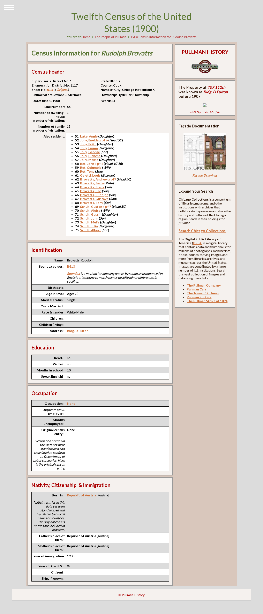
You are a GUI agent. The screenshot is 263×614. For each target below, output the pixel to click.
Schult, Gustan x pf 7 (95, 206)
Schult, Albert (90, 230)
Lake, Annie (89, 136)
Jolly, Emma (89, 148)
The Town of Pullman (203, 293)
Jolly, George (90, 152)
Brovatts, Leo (90, 191)
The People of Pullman (110, 37)
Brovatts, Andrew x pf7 (98, 179)
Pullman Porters (199, 297)
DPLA (197, 243)
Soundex (73, 273)
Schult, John (89, 218)
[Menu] (9, 7)
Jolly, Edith (88, 144)
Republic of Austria (81, 495)
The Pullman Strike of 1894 (207, 301)
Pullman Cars (197, 289)
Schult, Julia (89, 226)
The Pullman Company (204, 285)
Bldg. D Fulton (77, 331)
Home (85, 37)
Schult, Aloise (90, 210)
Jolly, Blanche (90, 156)
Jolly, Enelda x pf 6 (94, 140)
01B (50, 89)
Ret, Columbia (91, 167)
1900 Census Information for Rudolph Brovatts (163, 37)
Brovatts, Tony (91, 203)
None (71, 403)
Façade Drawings (204, 175)
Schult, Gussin (90, 214)
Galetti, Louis (90, 175)
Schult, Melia (89, 222)
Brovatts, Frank (92, 187)
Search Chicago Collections (202, 231)
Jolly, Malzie (89, 160)
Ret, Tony (87, 171)
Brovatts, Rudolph (94, 195)
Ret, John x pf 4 (91, 163)
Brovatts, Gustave (94, 199)
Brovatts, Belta (92, 183)
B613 (71, 266)
